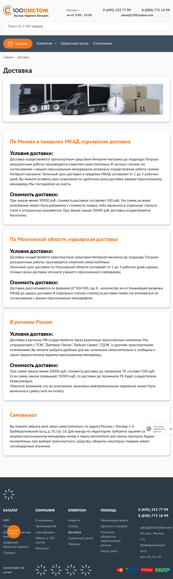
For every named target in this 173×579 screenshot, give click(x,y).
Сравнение (140, 43)
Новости (74, 520)
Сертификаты (45, 532)
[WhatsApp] (167, 15)
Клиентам (44, 43)
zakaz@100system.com (137, 15)
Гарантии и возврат (114, 526)
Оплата (73, 526)
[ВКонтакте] (41, 570)
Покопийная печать (114, 520)
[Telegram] (159, 15)
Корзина (167, 43)
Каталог (22, 44)
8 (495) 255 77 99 (117, 10)
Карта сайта (109, 551)
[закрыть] (171, 429)
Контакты (42, 548)
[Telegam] (71, 570)
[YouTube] (56, 570)
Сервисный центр (75, 43)
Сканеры (9, 553)
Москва (72, 10)
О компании (102, 43)
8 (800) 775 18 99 (156, 10)
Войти (127, 43)
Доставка (74, 532)
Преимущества (46, 526)
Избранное (154, 43)
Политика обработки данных (159, 429)
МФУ (6, 520)
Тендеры (74, 544)
